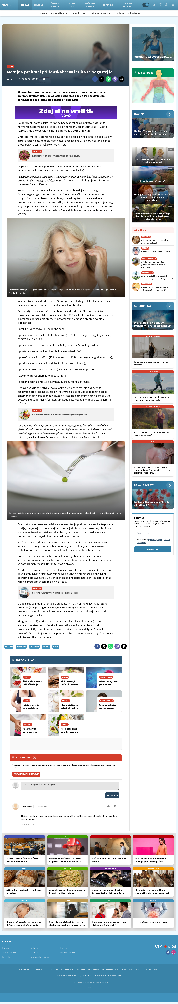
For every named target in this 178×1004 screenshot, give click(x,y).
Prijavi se (112, 795)
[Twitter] (101, 79)
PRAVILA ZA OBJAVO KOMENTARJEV (26, 774)
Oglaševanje (25, 969)
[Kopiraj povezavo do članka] (121, 79)
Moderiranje (67, 969)
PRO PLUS (53, 969)
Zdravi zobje (134, 13)
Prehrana (42, 13)
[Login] (173, 5)
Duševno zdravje (90, 5)
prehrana (21, 646)
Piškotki (81, 969)
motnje (9, 646)
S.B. (12, 79)
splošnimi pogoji (155, 539)
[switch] (145, 5)
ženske (46, 646)
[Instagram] (160, 4)
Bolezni (38, 4)
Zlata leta (72, 5)
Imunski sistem (79, 13)
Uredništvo (40, 969)
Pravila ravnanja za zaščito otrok (74, 976)
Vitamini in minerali (101, 13)
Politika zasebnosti (131, 969)
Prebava (120, 13)
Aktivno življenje (59, 13)
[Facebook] (166, 4)
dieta (55, 646)
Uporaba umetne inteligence (107, 976)
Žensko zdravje (54, 5)
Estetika (108, 4)
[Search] (154, 5)
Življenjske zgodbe (127, 5)
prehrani (34, 646)
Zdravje (24, 4)
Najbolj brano (140, 230)
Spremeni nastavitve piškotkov (103, 969)
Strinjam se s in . (153, 541)
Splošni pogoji (151, 969)
